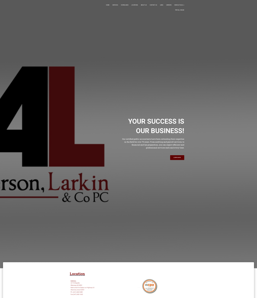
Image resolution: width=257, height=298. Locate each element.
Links (161, 5)
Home (107, 5)
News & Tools (178, 5)
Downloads (124, 5)
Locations (134, 5)
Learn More (177, 157)
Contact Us (153, 5)
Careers (168, 5)
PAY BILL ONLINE (179, 10)
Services (115, 5)
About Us (144, 5)
